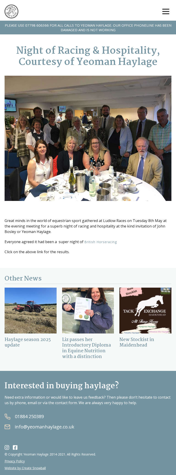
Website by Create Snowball (25, 468)
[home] (11, 11)
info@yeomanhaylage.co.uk (44, 427)
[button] (166, 11)
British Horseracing (100, 242)
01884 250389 (29, 416)
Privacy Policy (15, 461)
